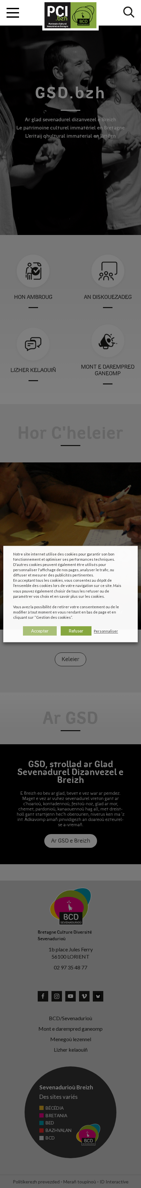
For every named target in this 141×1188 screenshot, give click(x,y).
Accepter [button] (40, 630)
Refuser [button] (76, 630)
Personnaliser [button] (106, 631)
